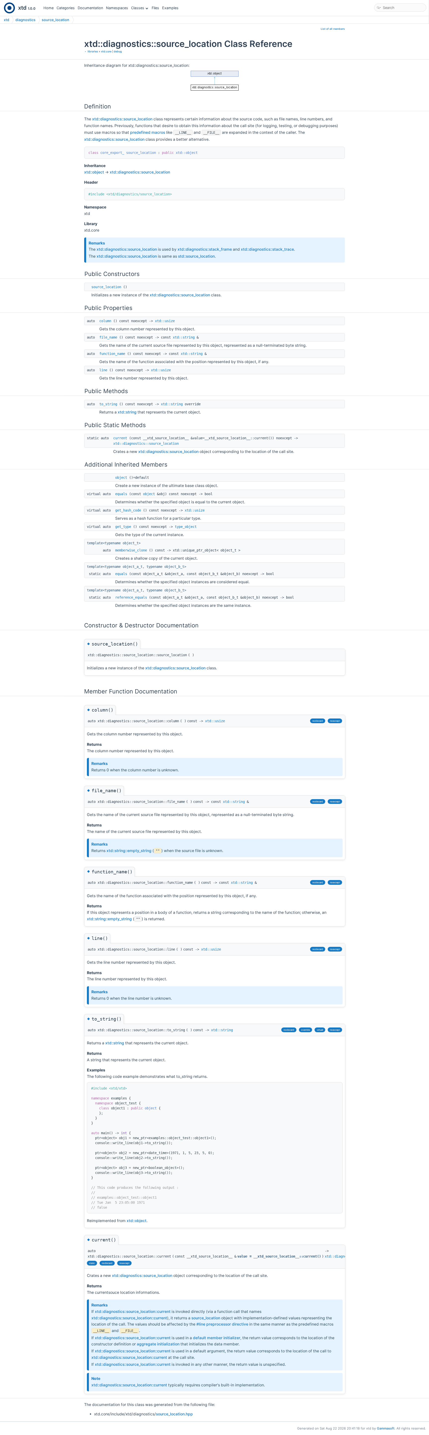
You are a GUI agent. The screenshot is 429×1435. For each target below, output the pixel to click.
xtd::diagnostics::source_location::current (133, 1311)
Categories (66, 8)
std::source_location (196, 256)
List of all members (333, 29)
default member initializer (216, 1337)
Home (48, 8)
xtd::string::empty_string (129, 850)
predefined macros (147, 132)
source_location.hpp (174, 1414)
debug (118, 51)
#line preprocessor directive (222, 1324)
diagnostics (25, 20)
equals (121, 494)
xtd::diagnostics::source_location (122, 119)
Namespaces (117, 8)
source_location (55, 20)
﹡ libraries (91, 51)
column (105, 321)
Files (155, 8)
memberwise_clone (131, 550)
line (103, 370)
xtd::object (187, 153)
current (120, 438)
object (121, 477)
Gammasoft (385, 1428)
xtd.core (106, 51)
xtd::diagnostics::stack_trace (267, 249)
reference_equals (131, 597)
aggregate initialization (158, 1344)
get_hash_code (128, 510)
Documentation (90, 8)
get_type (123, 527)
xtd (6, 20)
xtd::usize (165, 321)
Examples (170, 8)
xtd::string (184, 337)
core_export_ (112, 153)
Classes (137, 8)
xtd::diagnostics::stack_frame (205, 249)
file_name (108, 337)
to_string (108, 404)
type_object (186, 527)
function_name (112, 354)
